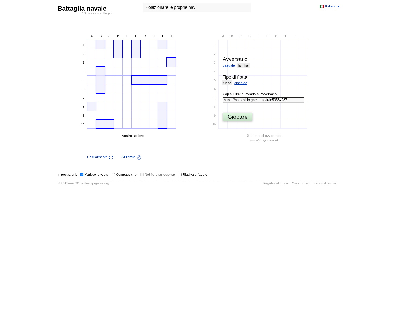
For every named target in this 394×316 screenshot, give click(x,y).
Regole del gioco (275, 183)
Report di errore (324, 183)
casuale (229, 65)
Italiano (330, 6)
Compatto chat (126, 174)
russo (227, 83)
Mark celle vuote (96, 174)
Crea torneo (300, 183)
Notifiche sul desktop (160, 174)
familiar (243, 65)
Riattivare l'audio (195, 174)
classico (240, 83)
